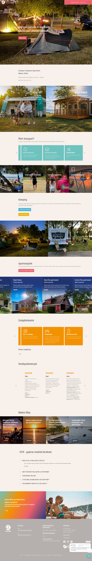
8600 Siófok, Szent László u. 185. (24, 535)
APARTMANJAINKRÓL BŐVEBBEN (26, 270)
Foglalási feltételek (27, 555)
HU (22, 2)
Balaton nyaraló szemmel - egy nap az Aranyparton (34, 421)
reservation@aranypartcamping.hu (25, 530)
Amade (68, 535)
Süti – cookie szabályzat (46, 555)
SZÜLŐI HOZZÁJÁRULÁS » (48, 539)
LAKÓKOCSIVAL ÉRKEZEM (24, 209)
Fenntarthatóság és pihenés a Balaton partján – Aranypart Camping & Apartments (57, 423)
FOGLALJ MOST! (22, 38)
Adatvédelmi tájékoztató (36, 555)
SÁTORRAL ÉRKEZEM (23, 214)
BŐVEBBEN (6, 440)
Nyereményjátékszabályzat (57, 555)
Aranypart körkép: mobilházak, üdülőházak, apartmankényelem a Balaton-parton (10, 423)
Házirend (21, 555)
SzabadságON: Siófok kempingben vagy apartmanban (78, 422)
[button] (17, 153)
